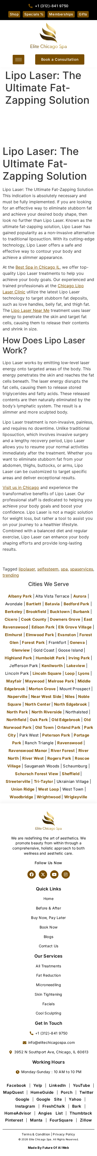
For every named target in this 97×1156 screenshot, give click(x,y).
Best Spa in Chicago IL (38, 267)
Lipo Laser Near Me (30, 310)
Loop (69, 673)
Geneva (77, 642)
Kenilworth (52, 665)
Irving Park (79, 657)
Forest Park (33, 642)
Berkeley (13, 611)
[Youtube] (54, 874)
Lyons (83, 673)
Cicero (11, 619)
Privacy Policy (64, 1134)
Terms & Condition (36, 1134)
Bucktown (60, 611)
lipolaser (27, 569)
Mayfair (13, 681)
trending (11, 575)
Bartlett (33, 603)
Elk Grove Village (75, 627)
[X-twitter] (43, 874)
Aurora (80, 596)
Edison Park (43, 627)
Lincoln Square (47, 673)
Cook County (33, 619)
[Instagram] (66, 874)
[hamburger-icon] (18, 59)
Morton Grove (42, 688)
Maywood (34, 681)
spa (64, 569)
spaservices (81, 569)
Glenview (21, 650)
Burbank (81, 611)
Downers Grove (65, 619)
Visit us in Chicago (21, 487)
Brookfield (36, 611)
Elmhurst (13, 634)
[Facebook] (31, 874)
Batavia (52, 603)
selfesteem (47, 569)
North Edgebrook (70, 704)
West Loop (48, 789)
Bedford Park (76, 603)
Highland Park (18, 657)
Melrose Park (61, 681)
